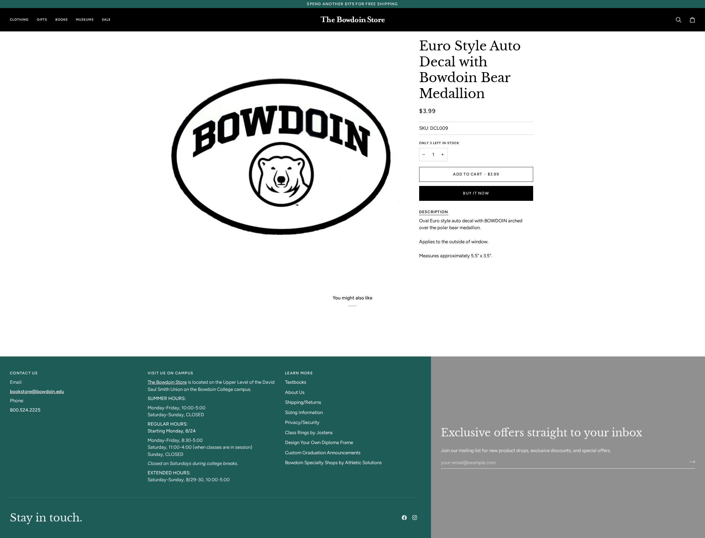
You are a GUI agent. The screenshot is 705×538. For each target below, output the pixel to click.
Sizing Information (304, 412)
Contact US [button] (24, 373)
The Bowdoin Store (167, 382)
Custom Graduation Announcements (322, 452)
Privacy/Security (302, 422)
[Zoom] (173, 265)
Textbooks (295, 382)
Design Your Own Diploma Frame (319, 442)
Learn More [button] (299, 373)
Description (433, 211)
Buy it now (476, 193)
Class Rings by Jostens (309, 432)
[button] (21, 19)
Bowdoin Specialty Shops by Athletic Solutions (333, 462)
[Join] (690, 461)
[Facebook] (404, 517)
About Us (295, 392)
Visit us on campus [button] (171, 373)
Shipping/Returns (303, 402)
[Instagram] (414, 517)
